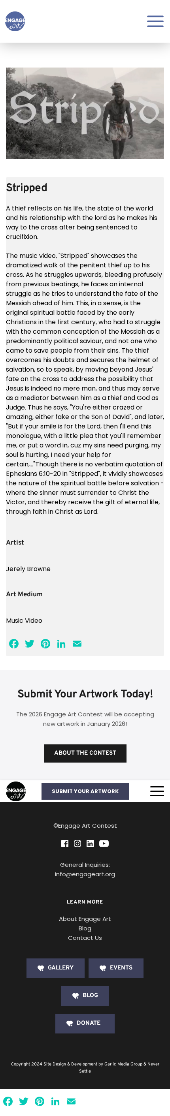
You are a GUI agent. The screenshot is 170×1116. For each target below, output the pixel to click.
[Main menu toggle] (155, 21)
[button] (157, 791)
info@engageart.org (85, 874)
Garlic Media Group (123, 1064)
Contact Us (85, 938)
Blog (85, 928)
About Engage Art (85, 919)
